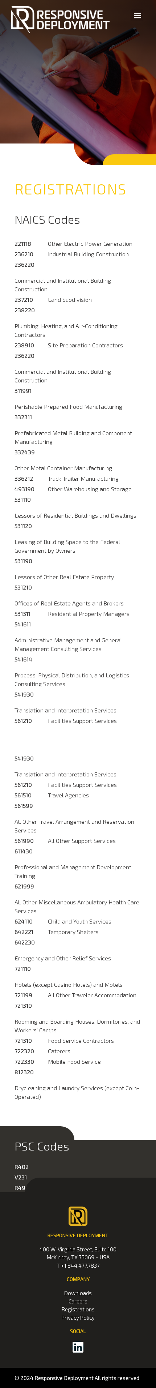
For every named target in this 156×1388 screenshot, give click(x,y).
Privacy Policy (78, 1317)
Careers (78, 1301)
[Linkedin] (78, 1347)
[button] (137, 15)
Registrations (78, 1309)
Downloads (78, 1293)
